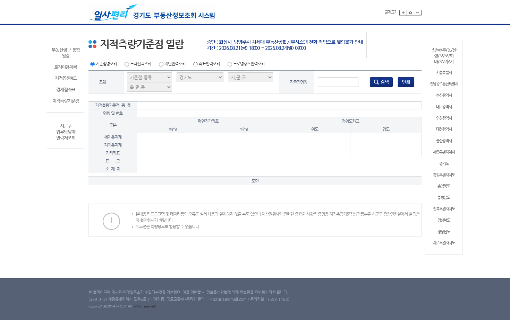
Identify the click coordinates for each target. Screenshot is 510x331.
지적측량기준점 (65, 101)
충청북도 (443, 186)
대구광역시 (444, 107)
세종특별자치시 (444, 152)
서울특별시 (444, 72)
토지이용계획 (65, 67)
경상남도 (443, 232)
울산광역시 (444, 140)
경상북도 (443, 220)
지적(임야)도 (66, 78)
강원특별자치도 (444, 175)
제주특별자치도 (444, 243)
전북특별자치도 (444, 209)
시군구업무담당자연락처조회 (65, 131)
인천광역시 (444, 118)
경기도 (444, 163)
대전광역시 (444, 129)
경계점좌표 (65, 89)
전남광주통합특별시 (444, 84)
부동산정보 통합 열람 (66, 52)
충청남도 (443, 197)
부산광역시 (444, 95)
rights (138, 306)
